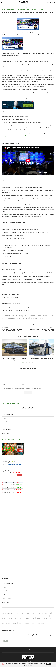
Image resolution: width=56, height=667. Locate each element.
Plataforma (26, 618)
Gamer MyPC (48, 613)
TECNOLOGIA (26, 623)
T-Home (19, 623)
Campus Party (33, 315)
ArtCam (25, 315)
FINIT (3, 318)
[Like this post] (30, 324)
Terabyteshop (41, 623)
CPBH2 (39, 315)
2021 (15, 661)
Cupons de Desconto (7, 429)
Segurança (14, 620)
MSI (15, 618)
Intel (35, 615)
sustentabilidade (6, 623)
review (33, 618)
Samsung (39, 618)
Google (30, 615)
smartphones (30, 620)
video (51, 623)
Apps (14, 610)
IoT (51, 615)
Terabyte (33, 623)
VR (3, 625)
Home (3, 7)
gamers (12, 615)
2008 (7, 661)
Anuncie (46, 661)
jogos (3, 618)
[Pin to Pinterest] (34, 324)
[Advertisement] (28, 516)
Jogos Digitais (5, 433)
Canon (31, 610)
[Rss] (52, 2)
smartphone (21, 620)
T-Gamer (14, 623)
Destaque (17, 613)
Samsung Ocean (5, 620)
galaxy (28, 613)
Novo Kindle (4, 422)
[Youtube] (50, 2)
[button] (3, 351)
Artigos (8, 7)
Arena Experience (6, 315)
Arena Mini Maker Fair (17, 315)
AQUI (8, 214)
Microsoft (10, 618)
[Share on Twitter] (33, 324)
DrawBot (45, 315)
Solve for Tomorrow (40, 620)
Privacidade (40, 661)
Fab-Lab (51, 315)
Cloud (37, 610)
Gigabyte (24, 615)
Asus (18, 610)
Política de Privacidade (7, 414)
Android (8, 610)
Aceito (48, 663)
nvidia (20, 618)
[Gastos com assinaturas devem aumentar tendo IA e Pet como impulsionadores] (41, 347)
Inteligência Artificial (44, 615)
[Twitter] (48, 2)
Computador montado (7, 613)
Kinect (19, 318)
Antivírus (4, 418)
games (18, 615)
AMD (3, 610)
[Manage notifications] (3, 664)
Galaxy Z (41, 613)
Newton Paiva (26, 318)
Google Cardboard (11, 318)
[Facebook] (47, 2)
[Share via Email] (36, 324)
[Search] (54, 2)
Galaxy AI (34, 613)
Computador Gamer (45, 610)
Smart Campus (34, 318)
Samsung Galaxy (47, 618)
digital (22, 613)
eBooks (3, 425)
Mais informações (28, 665)
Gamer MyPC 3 (5, 615)
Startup (41, 318)
